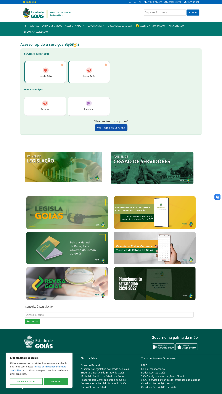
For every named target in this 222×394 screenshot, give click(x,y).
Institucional (31, 25)
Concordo (56, 381)
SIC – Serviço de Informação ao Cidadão (163, 376)
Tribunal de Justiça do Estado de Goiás (102, 372)
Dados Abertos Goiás (153, 372)
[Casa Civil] (47, 12)
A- (130, 2)
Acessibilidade (174, 2)
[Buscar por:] (165, 13)
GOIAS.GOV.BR (29, 2)
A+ (140, 2)
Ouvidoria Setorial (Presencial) (158, 387)
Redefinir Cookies (26, 381)
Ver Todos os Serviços (111, 128)
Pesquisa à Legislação (35, 31)
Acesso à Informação (152, 25)
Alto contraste (154, 2)
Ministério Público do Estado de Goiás (102, 376)
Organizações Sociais (120, 25)
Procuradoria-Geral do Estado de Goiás (103, 379)
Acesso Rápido (73, 25)
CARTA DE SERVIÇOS (52, 25)
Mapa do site (193, 2)
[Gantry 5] (38, 341)
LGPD (144, 365)
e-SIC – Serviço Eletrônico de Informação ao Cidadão (170, 379)
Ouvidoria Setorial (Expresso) (157, 383)
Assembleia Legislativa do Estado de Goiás (105, 369)
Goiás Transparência (153, 369)
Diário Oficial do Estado (94, 387)
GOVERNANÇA (94, 25)
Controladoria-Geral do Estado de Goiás (103, 383)
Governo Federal (90, 365)
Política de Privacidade (45, 366)
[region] (39, 370)
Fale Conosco (176, 25)
